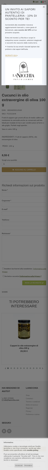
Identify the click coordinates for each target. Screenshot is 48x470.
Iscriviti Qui (11, 55)
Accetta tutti (18, 465)
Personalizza (28, 465)
